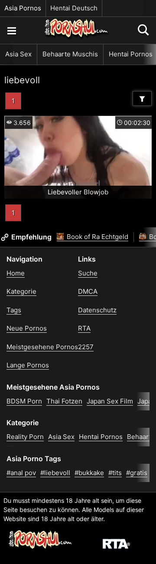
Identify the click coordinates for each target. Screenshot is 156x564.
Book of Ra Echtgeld (96, 237)
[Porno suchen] (11, 30)
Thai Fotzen (64, 401)
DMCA (88, 291)
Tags (13, 310)
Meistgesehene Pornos (42, 347)
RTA (84, 328)
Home (15, 273)
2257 (86, 347)
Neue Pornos (26, 328)
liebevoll (22, 80)
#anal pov (21, 473)
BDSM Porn (24, 401)
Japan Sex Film (110, 401)
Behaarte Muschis (70, 54)
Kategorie (21, 291)
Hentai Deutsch (74, 8)
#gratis (136, 473)
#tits (115, 473)
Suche (88, 273)
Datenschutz (97, 310)
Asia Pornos (22, 8)
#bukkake (89, 473)
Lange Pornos (27, 365)
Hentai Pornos (101, 437)
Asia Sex (18, 54)
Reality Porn (25, 437)
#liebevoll (55, 473)
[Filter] (142, 98)
